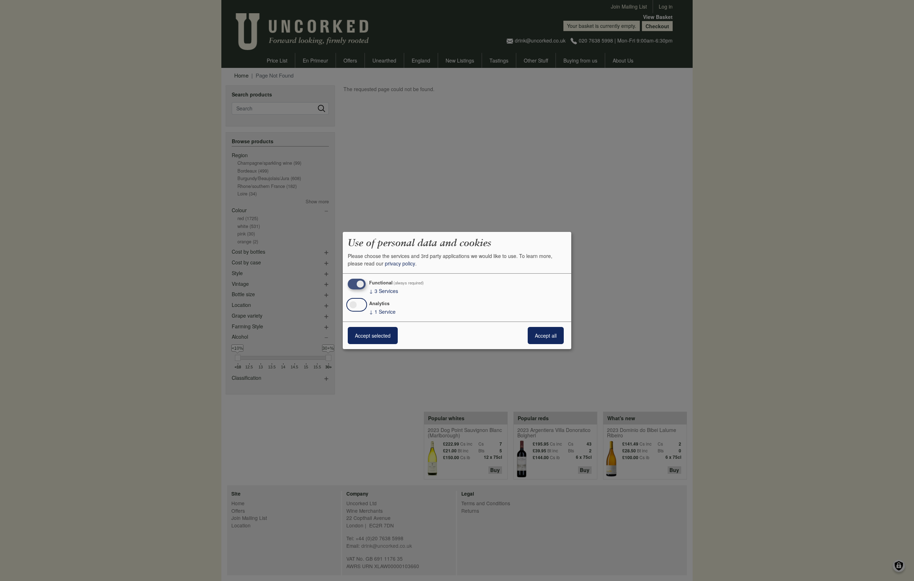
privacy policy (400, 263)
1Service (382, 311)
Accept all (546, 335)
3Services (383, 290)
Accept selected (373, 335)
